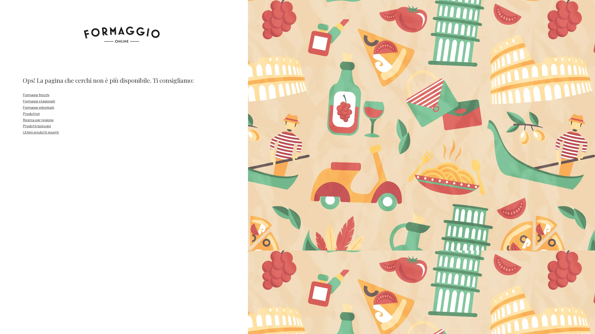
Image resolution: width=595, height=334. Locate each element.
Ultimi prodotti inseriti (41, 132)
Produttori (31, 113)
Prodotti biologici (37, 126)
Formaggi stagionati (39, 101)
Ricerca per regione (38, 120)
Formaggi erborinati (38, 107)
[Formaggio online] (122, 30)
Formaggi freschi (36, 95)
